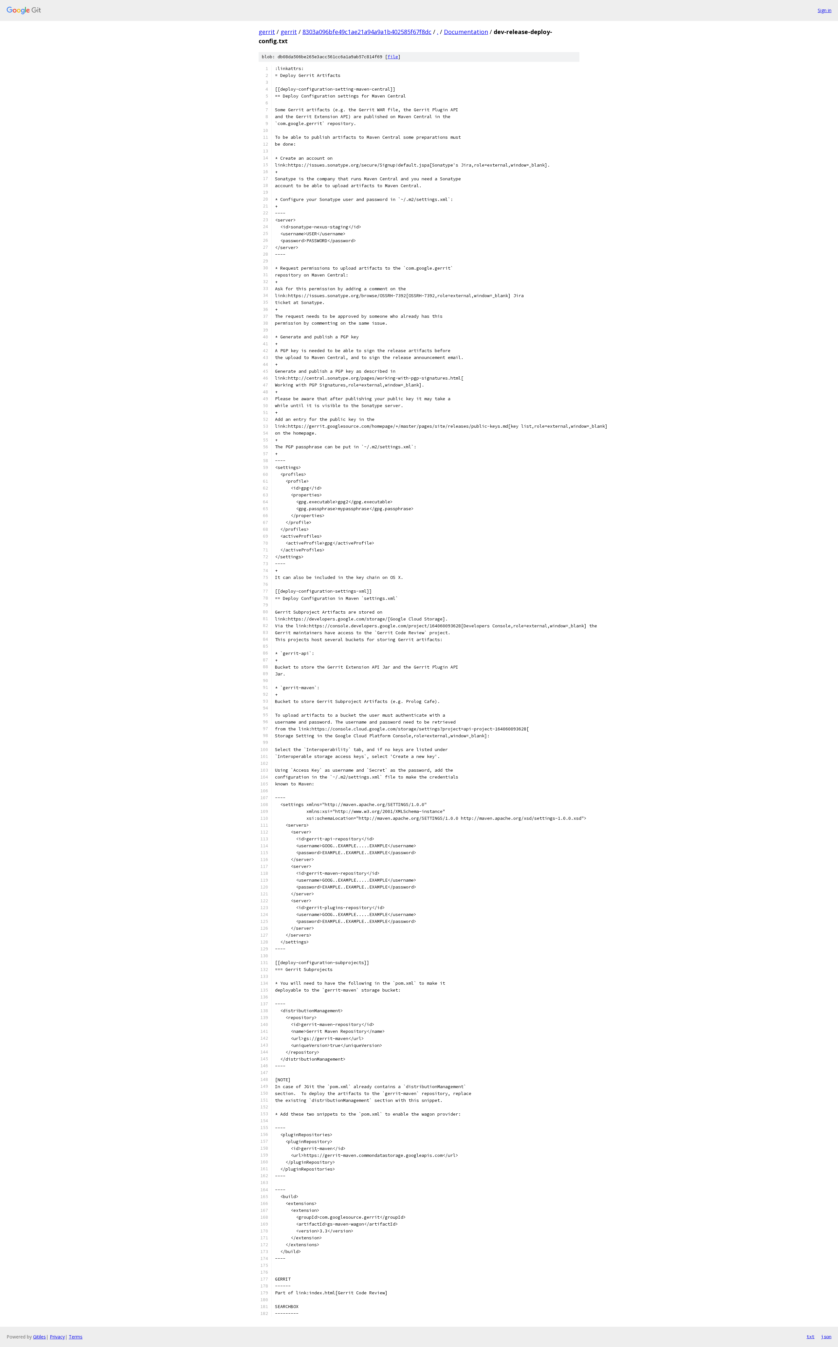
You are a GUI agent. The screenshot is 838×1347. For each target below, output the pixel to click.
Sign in (824, 10)
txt (810, 1336)
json (826, 1336)
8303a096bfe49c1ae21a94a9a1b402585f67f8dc (366, 32)
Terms (75, 1337)
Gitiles (39, 1337)
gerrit (267, 32)
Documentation (466, 32)
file (393, 57)
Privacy (57, 1337)
